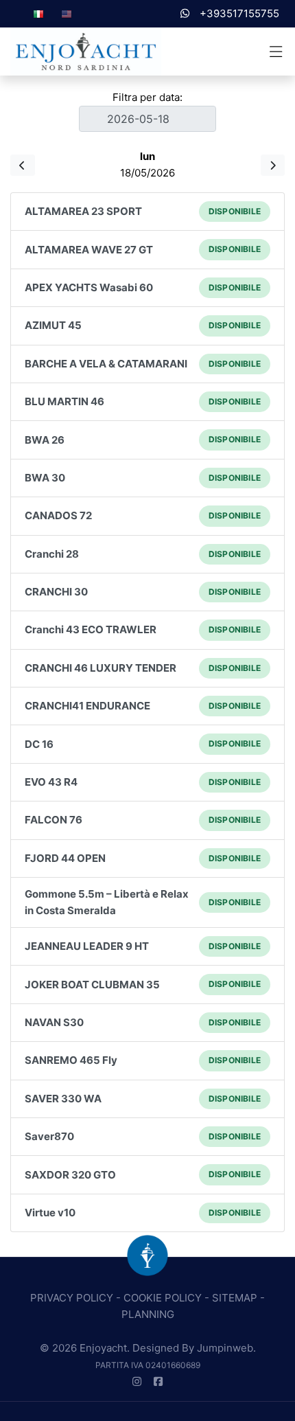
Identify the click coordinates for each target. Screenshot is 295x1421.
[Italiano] (38, 13)
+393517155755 (238, 13)
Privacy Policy (71, 1297)
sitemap (234, 1297)
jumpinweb (225, 1347)
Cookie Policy (162, 1297)
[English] (66, 13)
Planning (147, 1314)
